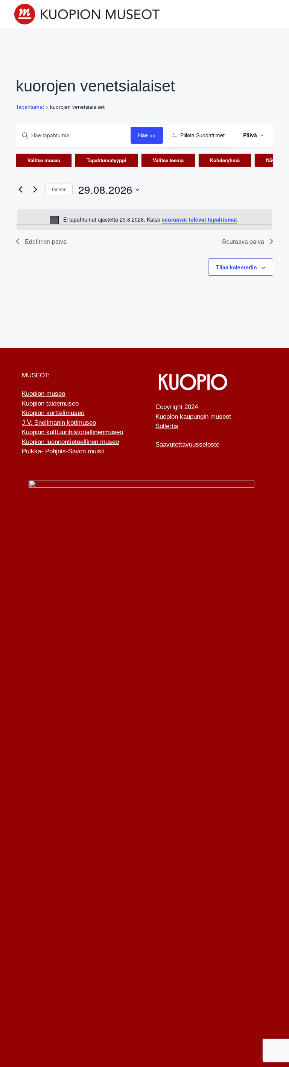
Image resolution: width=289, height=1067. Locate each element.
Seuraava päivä (243, 241)
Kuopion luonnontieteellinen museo (70, 441)
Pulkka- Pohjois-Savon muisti (63, 451)
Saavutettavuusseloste (187, 444)
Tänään (59, 189)
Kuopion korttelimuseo (53, 412)
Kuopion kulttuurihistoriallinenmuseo (72, 432)
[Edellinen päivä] (20, 189)
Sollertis (166, 426)
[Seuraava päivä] (35, 189)
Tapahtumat (30, 107)
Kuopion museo (43, 393)
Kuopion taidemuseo (50, 403)
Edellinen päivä (46, 241)
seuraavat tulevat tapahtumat (199, 219)
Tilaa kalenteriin (236, 267)
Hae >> (146, 135)
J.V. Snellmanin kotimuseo (59, 422)
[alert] (144, 219)
